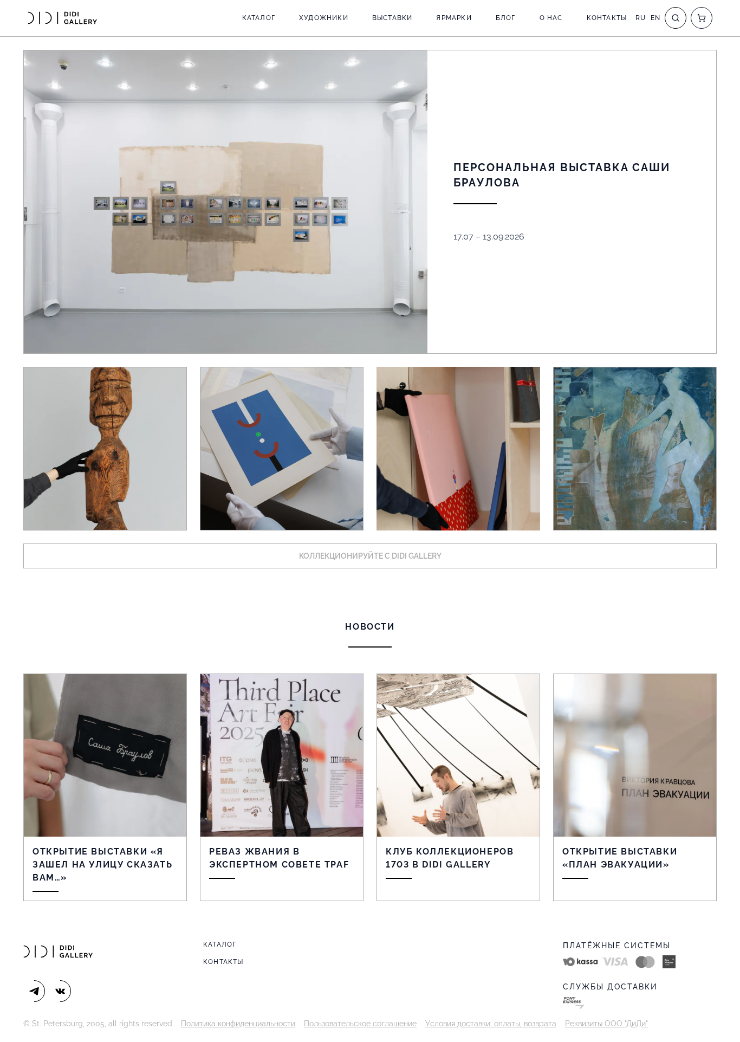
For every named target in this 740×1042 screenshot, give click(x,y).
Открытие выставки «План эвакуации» (619, 858)
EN (655, 18)
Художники (323, 18)
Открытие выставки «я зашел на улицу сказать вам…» (102, 864)
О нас (551, 18)
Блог (506, 18)
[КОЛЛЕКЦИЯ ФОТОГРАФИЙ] (635, 448)
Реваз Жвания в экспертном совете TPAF (279, 858)
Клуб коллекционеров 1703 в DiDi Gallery (450, 858)
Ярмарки (453, 18)
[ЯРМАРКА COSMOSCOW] (105, 448)
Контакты (607, 18)
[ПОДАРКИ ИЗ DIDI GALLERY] (458, 448)
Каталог (258, 18)
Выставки (392, 18)
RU (640, 18)
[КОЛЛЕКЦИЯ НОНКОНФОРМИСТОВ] (281, 448)
